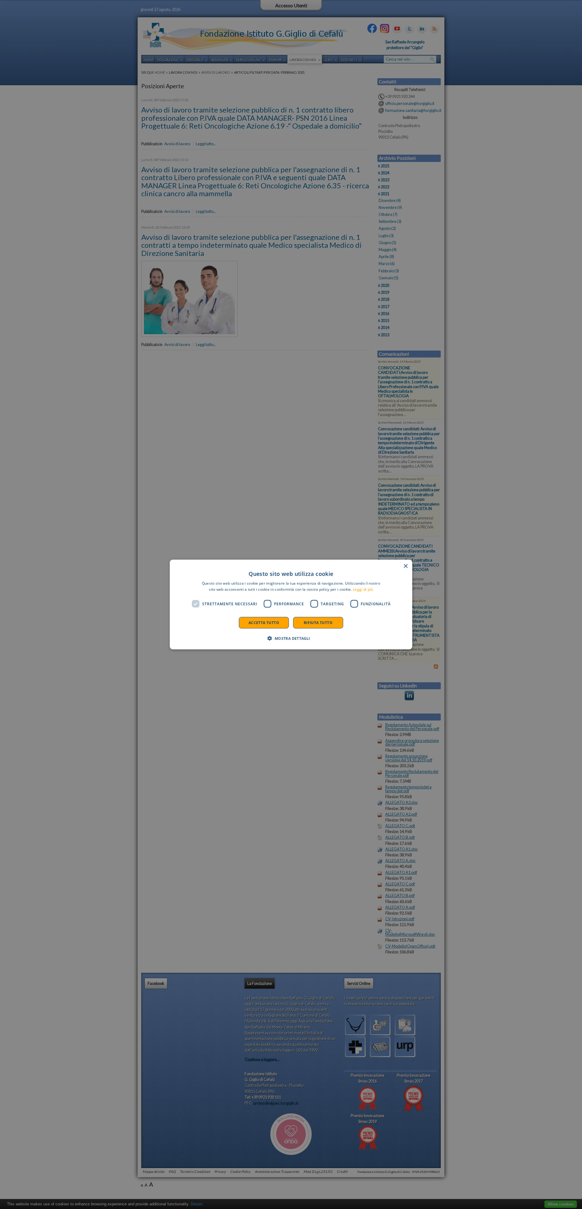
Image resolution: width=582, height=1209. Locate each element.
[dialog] (291, 604)
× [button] (405, 566)
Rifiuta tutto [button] (318, 622)
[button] (291, 638)
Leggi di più (363, 589)
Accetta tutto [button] (264, 622)
